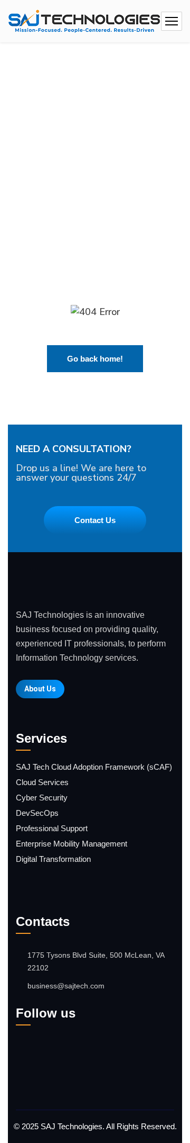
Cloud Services (42, 782)
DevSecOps (37, 812)
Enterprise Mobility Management (71, 843)
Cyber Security (42, 797)
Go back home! (95, 358)
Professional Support (52, 828)
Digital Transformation (53, 858)
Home (66, 121)
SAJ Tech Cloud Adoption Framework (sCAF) (94, 766)
